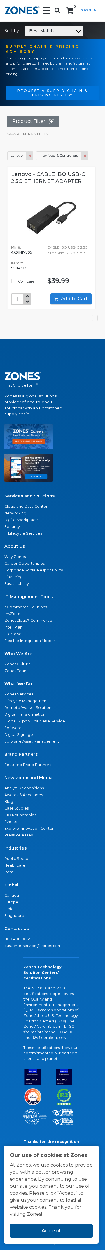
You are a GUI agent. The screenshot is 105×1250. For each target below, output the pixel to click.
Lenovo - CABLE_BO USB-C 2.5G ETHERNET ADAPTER (48, 178)
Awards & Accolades (23, 795)
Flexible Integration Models (29, 640)
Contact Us (16, 928)
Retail (9, 872)
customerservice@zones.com (33, 945)
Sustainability (16, 583)
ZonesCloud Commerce (28, 620)
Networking (15, 513)
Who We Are (18, 653)
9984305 (19, 268)
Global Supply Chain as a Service (34, 721)
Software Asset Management (31, 741)
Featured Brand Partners (27, 764)
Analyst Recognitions (24, 788)
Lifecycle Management (26, 701)
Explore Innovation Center (29, 828)
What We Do (18, 683)
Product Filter (29, 121)
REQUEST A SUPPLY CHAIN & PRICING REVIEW (53, 93)
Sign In (89, 10)
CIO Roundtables (20, 815)
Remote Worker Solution (27, 707)
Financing (13, 577)
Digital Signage (18, 734)
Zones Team (16, 671)
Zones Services (18, 694)
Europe (11, 902)
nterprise (13, 634)
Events (10, 821)
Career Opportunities (24, 563)
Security (12, 526)
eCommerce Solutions (25, 607)
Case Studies (16, 808)
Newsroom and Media (28, 777)
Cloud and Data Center (26, 506)
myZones (13, 614)
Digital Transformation (25, 714)
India (8, 909)
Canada (11, 895)
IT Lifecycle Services (23, 533)
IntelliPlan (13, 627)
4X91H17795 (21, 252)
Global (11, 885)
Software (13, 728)
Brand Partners (21, 754)
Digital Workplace (21, 520)
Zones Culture (17, 664)
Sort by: (29, 30)
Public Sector (17, 858)
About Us (14, 546)
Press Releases (18, 835)
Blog (8, 801)
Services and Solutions (29, 496)
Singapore (14, 915)
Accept (51, 1230)
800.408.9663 (17, 939)
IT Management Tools (28, 596)
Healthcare (14, 865)
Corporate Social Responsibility (33, 570)
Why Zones (15, 557)
